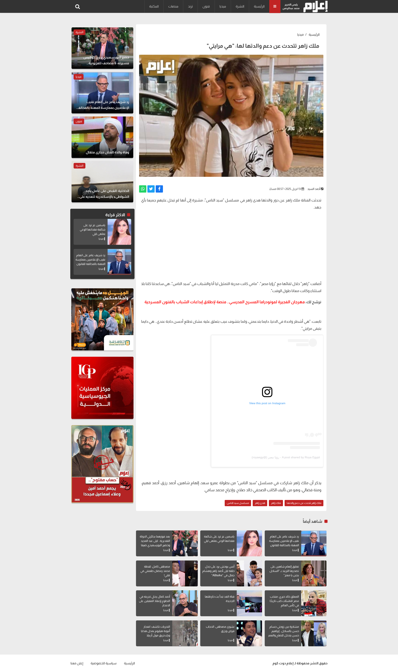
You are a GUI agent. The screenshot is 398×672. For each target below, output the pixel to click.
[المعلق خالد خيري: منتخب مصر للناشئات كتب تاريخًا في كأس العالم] (313, 603)
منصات (173, 6)
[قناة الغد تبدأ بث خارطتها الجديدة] (249, 603)
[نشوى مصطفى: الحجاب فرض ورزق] (249, 633)
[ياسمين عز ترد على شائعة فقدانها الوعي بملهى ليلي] (249, 543)
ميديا (223, 6)
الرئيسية (259, 6)
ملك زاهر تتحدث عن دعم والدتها (304, 503)
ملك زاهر (276, 503)
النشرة (240, 6)
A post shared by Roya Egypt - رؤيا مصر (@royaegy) (286, 457)
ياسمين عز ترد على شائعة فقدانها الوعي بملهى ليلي (92, 229)
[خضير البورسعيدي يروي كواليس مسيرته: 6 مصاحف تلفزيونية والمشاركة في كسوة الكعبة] (102, 48)
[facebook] (159, 189)
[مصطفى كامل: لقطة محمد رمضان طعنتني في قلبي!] (185, 573)
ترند (190, 6)
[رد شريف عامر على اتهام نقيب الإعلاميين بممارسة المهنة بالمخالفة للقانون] (313, 543)
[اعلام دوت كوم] (315, 6)
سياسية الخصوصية (103, 663)
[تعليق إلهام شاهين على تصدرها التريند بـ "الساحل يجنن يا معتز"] (313, 573)
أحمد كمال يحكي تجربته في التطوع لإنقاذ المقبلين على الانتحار (154, 601)
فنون (206, 6)
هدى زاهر (260, 503)
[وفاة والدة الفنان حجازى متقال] (102, 137)
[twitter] (151, 189)
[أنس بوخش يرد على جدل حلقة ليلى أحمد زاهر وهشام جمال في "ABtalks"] (249, 573)
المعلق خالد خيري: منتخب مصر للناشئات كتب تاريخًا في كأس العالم (284, 601)
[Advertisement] (231, 247)
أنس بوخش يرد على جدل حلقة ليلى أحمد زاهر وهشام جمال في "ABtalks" (218, 571)
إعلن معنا (76, 663)
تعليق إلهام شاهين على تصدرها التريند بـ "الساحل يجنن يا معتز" (284, 571)
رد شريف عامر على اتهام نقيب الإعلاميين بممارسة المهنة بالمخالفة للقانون (284, 541)
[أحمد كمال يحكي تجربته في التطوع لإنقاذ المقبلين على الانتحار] (185, 603)
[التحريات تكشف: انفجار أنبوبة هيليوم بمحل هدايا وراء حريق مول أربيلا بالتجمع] (185, 633)
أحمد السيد (313, 188)
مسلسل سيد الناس (238, 503)
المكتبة (154, 6)
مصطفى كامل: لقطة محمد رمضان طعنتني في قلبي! (155, 571)
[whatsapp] (142, 189)
